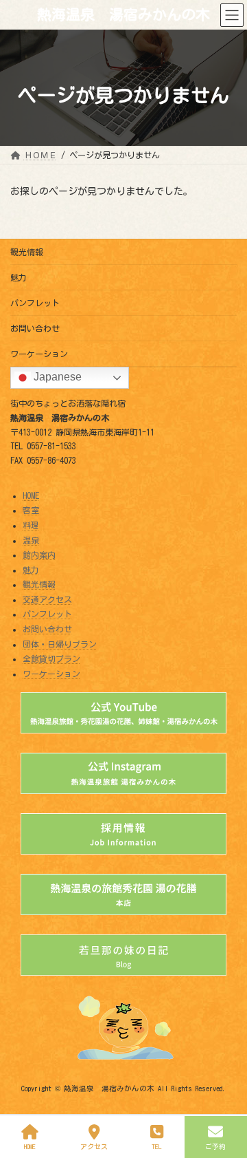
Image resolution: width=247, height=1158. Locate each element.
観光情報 (26, 252)
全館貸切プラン (51, 658)
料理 (31, 525)
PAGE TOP (223, 1092)
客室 (31, 510)
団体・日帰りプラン (60, 644)
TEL (157, 1146)
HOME (31, 495)
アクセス (94, 1146)
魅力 (18, 277)
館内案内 (39, 554)
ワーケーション (39, 354)
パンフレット (35, 303)
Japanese (56, 377)
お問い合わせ (35, 328)
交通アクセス (47, 599)
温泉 (31, 540)
